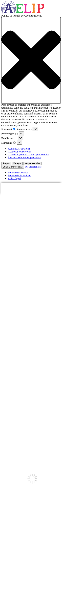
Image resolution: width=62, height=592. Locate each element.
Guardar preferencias (13, 167)
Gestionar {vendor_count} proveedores (28, 154)
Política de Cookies (18, 172)
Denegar (17, 163)
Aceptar (6, 163)
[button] (31, 60)
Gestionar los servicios (19, 151)
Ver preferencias (32, 163)
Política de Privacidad (19, 175)
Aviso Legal (14, 178)
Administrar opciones (19, 148)
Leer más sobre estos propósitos (24, 157)
